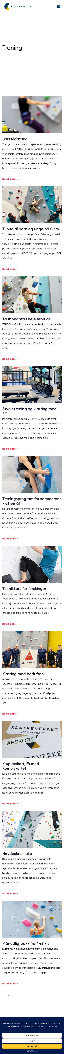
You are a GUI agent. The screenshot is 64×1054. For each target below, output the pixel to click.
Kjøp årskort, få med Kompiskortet (20, 766)
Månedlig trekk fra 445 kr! (25, 943)
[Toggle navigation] (50, 6)
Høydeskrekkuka (17, 853)
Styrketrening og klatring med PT (29, 411)
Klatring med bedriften (23, 674)
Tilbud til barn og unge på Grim (30, 229)
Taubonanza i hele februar (26, 319)
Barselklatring (15, 139)
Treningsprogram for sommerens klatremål (31, 501)
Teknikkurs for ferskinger (24, 588)
